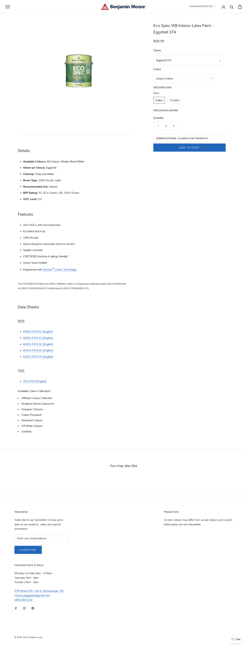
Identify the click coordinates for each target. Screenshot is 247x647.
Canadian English (201, 6)
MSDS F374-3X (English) (38, 350)
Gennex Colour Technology (59, 269)
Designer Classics (32, 409)
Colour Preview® (32, 414)
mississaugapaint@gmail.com (32, 595)
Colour (157, 69)
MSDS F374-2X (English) (38, 344)
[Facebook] (15, 608)
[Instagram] (24, 608)
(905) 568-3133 (23, 599)
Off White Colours (32, 425)
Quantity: (158, 117)
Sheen (157, 50)
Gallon (159, 100)
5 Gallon (175, 100)
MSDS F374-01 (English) (38, 331)
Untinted (26, 431)
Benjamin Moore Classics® (38, 403)
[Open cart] (240, 7)
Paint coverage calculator (165, 110)
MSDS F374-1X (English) (38, 337)
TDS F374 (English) (34, 381)
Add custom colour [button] (162, 87)
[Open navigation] (7, 6)
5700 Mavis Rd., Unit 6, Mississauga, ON (38, 590)
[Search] (232, 7)
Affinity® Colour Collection (37, 398)
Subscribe (28, 550)
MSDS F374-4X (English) (38, 356)
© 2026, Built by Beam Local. (28, 637)
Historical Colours (32, 420)
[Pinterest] (32, 608)
